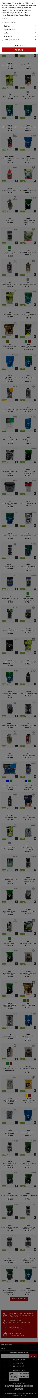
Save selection (19, 46)
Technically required (10, 22)
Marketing (7, 33)
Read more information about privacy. (19, 15)
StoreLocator (8, 36)
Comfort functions (9, 29)
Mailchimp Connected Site (12, 40)
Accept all (19, 50)
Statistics (7, 26)
